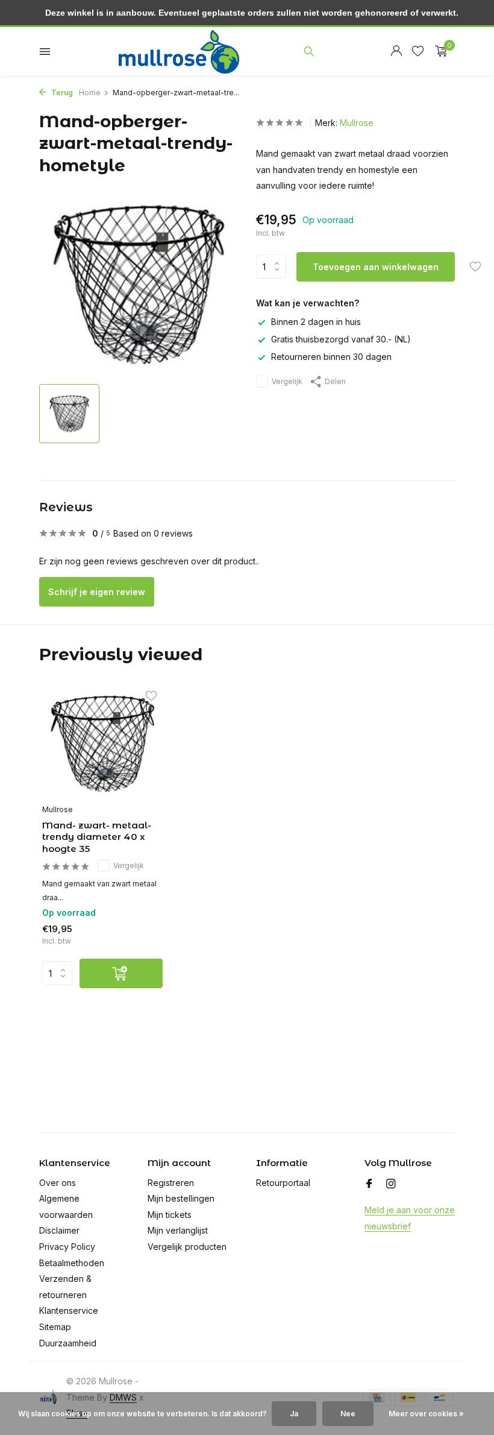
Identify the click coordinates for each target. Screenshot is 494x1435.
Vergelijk (287, 381)
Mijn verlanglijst (178, 1230)
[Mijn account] (396, 51)
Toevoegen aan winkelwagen (376, 267)
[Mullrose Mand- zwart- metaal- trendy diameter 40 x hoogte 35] (102, 744)
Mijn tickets (170, 1215)
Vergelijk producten (187, 1246)
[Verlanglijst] (417, 51)
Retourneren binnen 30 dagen (331, 357)
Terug (61, 92)
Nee (347, 1413)
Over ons (57, 1183)
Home (90, 92)
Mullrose (357, 123)
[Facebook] (369, 1184)
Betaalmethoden (71, 1263)
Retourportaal (283, 1183)
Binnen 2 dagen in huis (316, 322)
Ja (294, 1413)
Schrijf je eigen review (96, 592)
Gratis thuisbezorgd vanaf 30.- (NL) (341, 339)
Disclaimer (59, 1230)
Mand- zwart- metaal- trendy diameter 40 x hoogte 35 (96, 836)
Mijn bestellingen (181, 1198)
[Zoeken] (308, 51)
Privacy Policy (67, 1246)
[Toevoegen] (121, 973)
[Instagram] (391, 1184)
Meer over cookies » (426, 1413)
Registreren (171, 1183)
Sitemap (55, 1327)
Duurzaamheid (67, 1343)
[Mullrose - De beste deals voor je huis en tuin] (179, 51)
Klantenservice (68, 1310)
